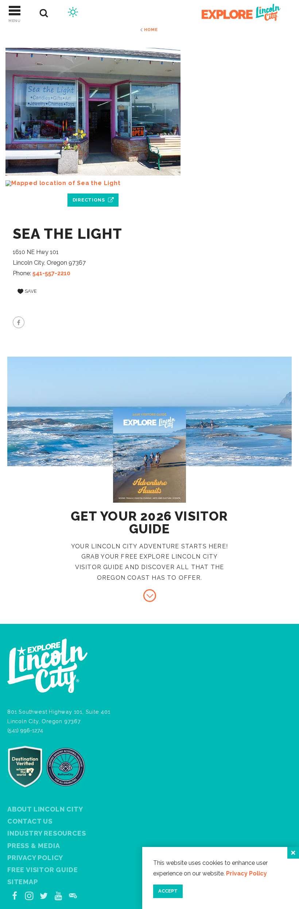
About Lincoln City (45, 809)
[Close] (293, 853)
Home (151, 29)
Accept (168, 891)
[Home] (237, 13)
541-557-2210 (51, 273)
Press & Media (33, 845)
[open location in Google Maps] (92, 183)
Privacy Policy (246, 873)
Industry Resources (46, 833)
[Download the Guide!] (149, 595)
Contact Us (30, 821)
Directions (89, 200)
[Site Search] (44, 13)
